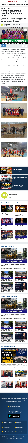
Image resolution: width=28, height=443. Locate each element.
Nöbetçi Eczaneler (8, 422)
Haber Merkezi (13, 194)
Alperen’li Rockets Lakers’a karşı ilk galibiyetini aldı (5, 227)
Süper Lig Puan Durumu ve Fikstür (6, 428)
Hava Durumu (19, 422)
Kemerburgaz (11, 4)
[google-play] (14, 416)
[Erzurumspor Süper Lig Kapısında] (7, 234)
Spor (8, 8)
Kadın (20, 438)
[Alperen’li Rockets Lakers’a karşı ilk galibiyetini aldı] (7, 221)
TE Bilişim (17, 441)
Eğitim (24, 436)
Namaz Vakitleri (7, 425)
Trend (17, 438)
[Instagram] (11, 412)
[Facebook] (7, 412)
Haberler (3, 8)
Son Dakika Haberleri (8, 431)
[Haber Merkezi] (4, 195)
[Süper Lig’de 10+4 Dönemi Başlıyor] (7, 208)
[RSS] (21, 412)
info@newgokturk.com (15, 406)
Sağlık (10, 438)
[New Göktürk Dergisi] (13, 1)
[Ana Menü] (1, 1)
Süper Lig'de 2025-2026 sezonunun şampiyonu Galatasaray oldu (20, 214)
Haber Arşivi (19, 431)
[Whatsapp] (19, 412)
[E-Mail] (10, 197)
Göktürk (3, 4)
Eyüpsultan (19, 4)
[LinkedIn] (14, 412)
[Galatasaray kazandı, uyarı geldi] (21, 234)
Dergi (14, 438)
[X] (9, 412)
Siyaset (20, 436)
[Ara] (26, 1)
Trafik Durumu (19, 425)
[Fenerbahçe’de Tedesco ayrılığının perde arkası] (21, 221)
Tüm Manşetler (19, 427)
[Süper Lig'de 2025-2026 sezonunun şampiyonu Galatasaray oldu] (21, 208)
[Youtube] (16, 412)
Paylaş (4, 45)
